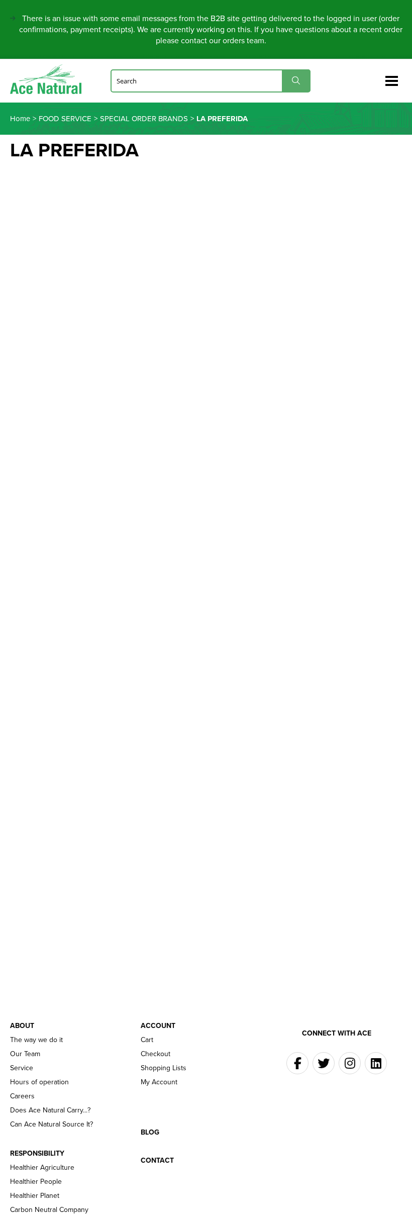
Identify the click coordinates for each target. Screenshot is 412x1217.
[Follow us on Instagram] (350, 1063)
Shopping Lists (163, 1068)
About (22, 1025)
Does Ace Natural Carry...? (50, 1110)
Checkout (155, 1054)
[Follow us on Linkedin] (376, 1063)
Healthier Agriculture (42, 1167)
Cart (147, 1040)
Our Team (25, 1054)
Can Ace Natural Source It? (51, 1124)
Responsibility (37, 1153)
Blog (150, 1132)
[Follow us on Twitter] (324, 1063)
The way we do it (36, 1040)
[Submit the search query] (296, 80)
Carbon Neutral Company (49, 1209)
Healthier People (36, 1181)
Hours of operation (39, 1082)
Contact (157, 1160)
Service (21, 1068)
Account (158, 1025)
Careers (22, 1096)
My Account (159, 1082)
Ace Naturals (50, 79)
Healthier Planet (34, 1195)
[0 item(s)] (375, 76)
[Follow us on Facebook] (297, 1063)
